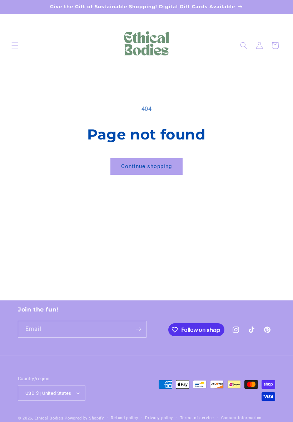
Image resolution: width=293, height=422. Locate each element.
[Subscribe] (138, 329)
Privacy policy (159, 418)
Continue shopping (146, 166)
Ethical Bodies (49, 418)
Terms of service (197, 418)
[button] (15, 45)
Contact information (241, 418)
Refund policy (124, 418)
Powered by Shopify (84, 418)
